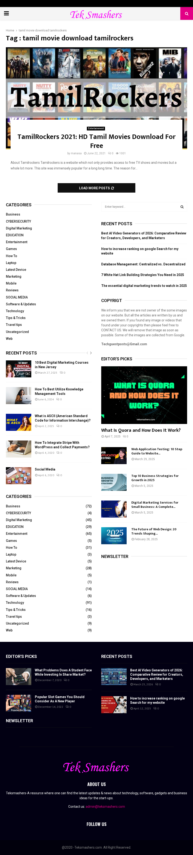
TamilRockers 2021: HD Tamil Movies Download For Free (96, 141)
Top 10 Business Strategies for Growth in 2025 (155, 478)
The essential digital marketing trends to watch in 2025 (144, 286)
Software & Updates (21, 304)
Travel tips (14, 325)
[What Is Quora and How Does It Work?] (144, 395)
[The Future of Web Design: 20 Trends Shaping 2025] (114, 535)
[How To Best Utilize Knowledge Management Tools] (18, 395)
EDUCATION (15, 235)
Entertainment (96, 128)
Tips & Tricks (16, 318)
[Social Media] (18, 475)
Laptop (11, 263)
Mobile (11, 283)
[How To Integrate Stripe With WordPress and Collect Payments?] (18, 449)
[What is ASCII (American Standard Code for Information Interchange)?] (18, 422)
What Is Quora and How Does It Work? (141, 430)
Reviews (12, 290)
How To (11, 256)
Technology (15, 311)
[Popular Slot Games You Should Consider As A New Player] (18, 703)
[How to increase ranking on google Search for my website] (114, 704)
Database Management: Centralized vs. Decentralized (143, 264)
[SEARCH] (182, 207)
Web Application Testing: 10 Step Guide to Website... (156, 451)
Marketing (13, 276)
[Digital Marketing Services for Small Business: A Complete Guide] (114, 509)
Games (11, 249)
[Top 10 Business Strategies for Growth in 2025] (114, 482)
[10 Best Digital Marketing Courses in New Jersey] (18, 368)
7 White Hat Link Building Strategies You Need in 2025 (142, 275)
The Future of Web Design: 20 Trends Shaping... (154, 531)
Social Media (45, 469)
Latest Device (16, 270)
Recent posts (21, 352)
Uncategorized (17, 332)
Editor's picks (21, 656)
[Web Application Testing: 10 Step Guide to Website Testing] (114, 455)
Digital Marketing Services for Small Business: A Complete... (154, 505)
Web (9, 339)
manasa (76, 153)
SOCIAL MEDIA (17, 297)
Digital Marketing (19, 228)
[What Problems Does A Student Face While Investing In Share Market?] (18, 676)
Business (13, 214)
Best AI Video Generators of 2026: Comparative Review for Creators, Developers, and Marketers (156, 674)
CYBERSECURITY (18, 221)
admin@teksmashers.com (105, 806)
